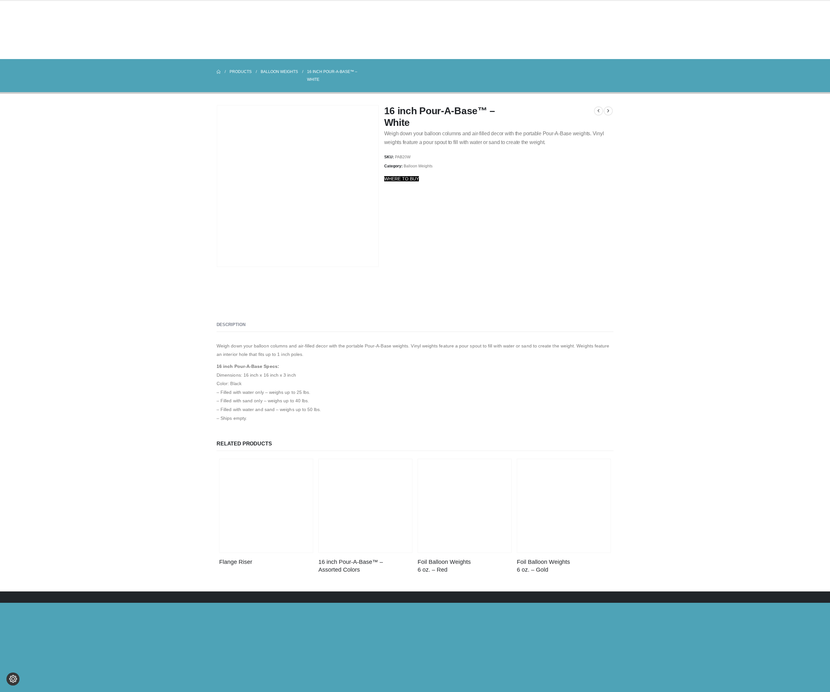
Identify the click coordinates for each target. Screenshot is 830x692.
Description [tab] (231, 324)
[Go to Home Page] (218, 72)
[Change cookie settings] (12, 679)
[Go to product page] (266, 505)
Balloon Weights (418, 166)
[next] (608, 110)
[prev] (598, 110)
